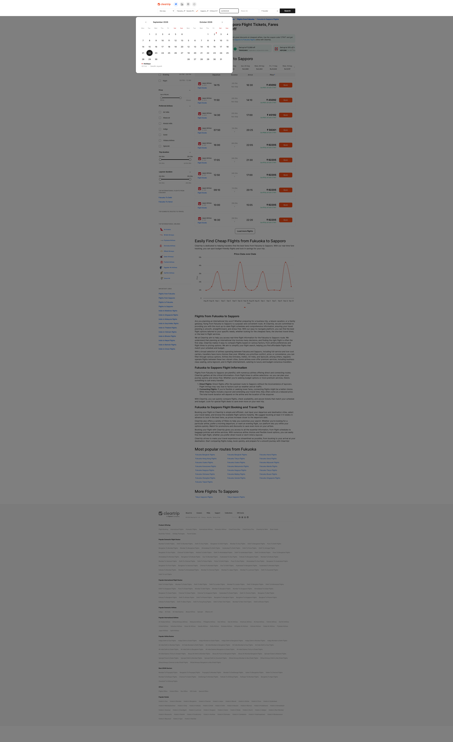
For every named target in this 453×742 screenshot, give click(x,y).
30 (156, 59)
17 (162, 47)
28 (143, 59)
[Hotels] (182, 4)
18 (169, 47)
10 (162, 40)
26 (175, 53)
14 (143, 47)
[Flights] (176, 4)
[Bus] (188, 4)
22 (149, 53)
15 (150, 47)
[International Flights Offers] (194, 4)
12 (175, 40)
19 (175, 47)
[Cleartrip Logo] (164, 4)
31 (221, 59)
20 (182, 47)
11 (169, 40)
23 (156, 53)
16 (156, 47)
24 (162, 53)
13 (182, 40)
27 (182, 53)
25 (169, 53)
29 (149, 59)
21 (143, 53)
